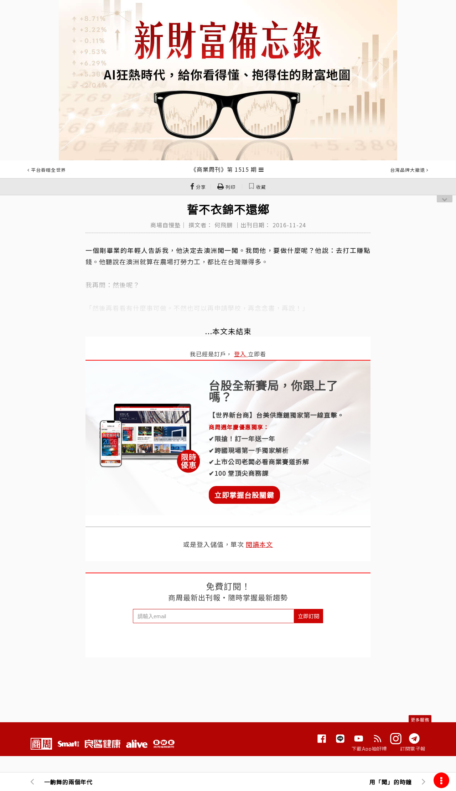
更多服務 (420, 720)
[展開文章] (261, 169)
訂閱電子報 (412, 748)
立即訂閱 (308, 616)
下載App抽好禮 (369, 748)
